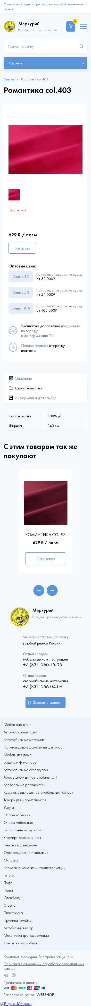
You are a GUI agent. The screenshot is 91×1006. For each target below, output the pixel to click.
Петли (8, 890)
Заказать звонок (47, 702)
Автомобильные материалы (25, 740)
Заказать (22, 248)
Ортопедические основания (26, 853)
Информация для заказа (36, 397)
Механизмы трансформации (26, 935)
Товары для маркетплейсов (25, 800)
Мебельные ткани (17, 724)
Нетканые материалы (20, 845)
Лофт (8, 883)
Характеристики (28, 388)
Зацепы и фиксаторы (20, 762)
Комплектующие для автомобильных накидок (38, 792)
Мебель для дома (18, 755)
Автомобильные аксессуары (26, 770)
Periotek (9, 875)
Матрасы (11, 860)
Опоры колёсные (17, 815)
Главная (9, 79)
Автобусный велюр (18, 928)
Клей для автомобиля (20, 943)
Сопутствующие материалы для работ (34, 747)
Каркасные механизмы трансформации (35, 868)
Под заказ (45, 558)
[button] (38, 590)
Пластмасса (13, 913)
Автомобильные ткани (21, 732)
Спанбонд (12, 898)
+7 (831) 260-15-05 (42, 665)
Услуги (9, 807)
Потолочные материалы (22, 830)
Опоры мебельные (18, 822)
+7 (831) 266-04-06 (42, 686)
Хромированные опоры (22, 837)
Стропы (10, 905)
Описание (23, 378)
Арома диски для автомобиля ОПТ (31, 777)
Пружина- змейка (18, 920)
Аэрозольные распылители (24, 785)
